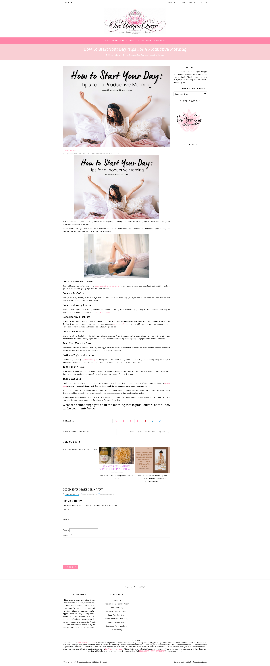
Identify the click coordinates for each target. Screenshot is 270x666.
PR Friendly (116, 600)
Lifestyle (133, 40)
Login (205, 2)
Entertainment (119, 40)
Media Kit (181, 2)
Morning (96, 153)
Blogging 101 (159, 40)
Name (66, 509)
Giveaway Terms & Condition (116, 611)
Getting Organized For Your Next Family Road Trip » (150, 431)
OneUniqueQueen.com (86, 642)
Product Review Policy (116, 622)
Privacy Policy (116, 630)
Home (169, 2)
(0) (72, 494)
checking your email (102, 312)
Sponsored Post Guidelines (116, 626)
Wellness (145, 40)
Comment (67, 535)
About (175, 2)
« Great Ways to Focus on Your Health (77, 431)
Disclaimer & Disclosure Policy (117, 604)
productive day (89, 359)
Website (66, 530)
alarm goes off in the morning (107, 286)
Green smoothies (120, 324)
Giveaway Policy (116, 607)
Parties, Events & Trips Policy (116, 618)
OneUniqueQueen (84, 662)
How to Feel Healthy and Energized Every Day (152, 475)
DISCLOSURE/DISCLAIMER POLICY (152, 651)
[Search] (205, 93)
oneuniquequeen (70, 153)
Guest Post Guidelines (116, 615)
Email (66, 519)
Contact (196, 2)
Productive (104, 153)
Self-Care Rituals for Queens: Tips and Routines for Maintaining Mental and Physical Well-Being (116, 478)
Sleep (111, 153)
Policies (189, 2)
